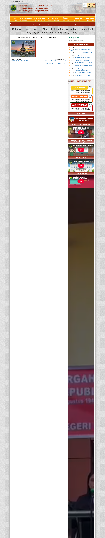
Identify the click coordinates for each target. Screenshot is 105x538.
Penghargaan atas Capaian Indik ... (84, 70)
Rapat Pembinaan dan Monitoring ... (84, 62)
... (75, 47)
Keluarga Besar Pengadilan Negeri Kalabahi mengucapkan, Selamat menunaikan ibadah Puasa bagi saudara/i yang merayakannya (53, 62)
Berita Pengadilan (17, 24)
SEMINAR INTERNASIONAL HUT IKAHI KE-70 (21, 60)
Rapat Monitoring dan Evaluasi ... (83, 75)
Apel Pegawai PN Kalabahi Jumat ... (84, 59)
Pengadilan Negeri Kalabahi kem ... (84, 69)
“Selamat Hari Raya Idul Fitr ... (82, 60)
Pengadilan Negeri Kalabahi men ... (84, 56)
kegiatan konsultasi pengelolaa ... (83, 57)
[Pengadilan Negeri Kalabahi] (10, 24)
